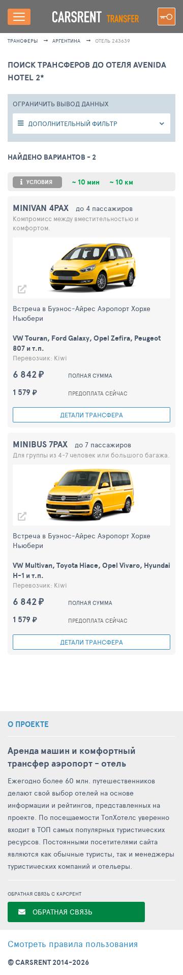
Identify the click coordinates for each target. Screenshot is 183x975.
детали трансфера (91, 414)
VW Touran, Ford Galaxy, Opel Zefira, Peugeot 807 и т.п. (87, 343)
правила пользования (73, 943)
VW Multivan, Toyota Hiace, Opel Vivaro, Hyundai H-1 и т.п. (91, 570)
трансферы (23, 40)
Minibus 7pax (40, 444)
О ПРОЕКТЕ (28, 724)
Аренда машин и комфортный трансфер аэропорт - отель (72, 757)
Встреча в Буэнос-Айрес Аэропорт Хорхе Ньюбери (81, 313)
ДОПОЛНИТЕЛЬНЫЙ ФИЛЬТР (72, 123)
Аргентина (66, 40)
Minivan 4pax (41, 207)
